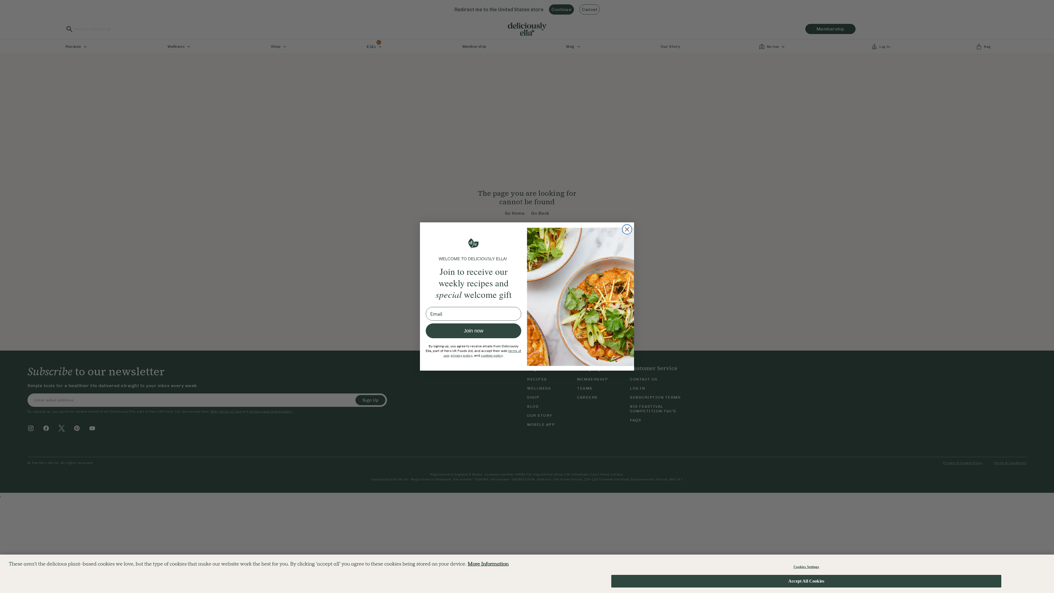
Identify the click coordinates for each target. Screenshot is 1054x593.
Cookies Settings (806, 567)
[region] (527, 574)
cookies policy (492, 355)
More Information (488, 563)
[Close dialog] (627, 229)
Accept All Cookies (806, 581)
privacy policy (461, 355)
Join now (473, 331)
